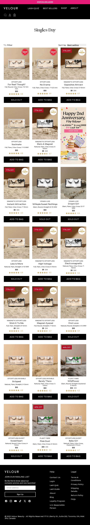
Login (52, 481)
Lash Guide (55, 489)
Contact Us (55, 477)
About (53, 493)
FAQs (73, 499)
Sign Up (20, 494)
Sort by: (62, 45)
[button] (64, 8)
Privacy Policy (77, 484)
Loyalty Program (57, 501)
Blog (52, 497)
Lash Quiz (54, 485)
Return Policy (77, 495)
